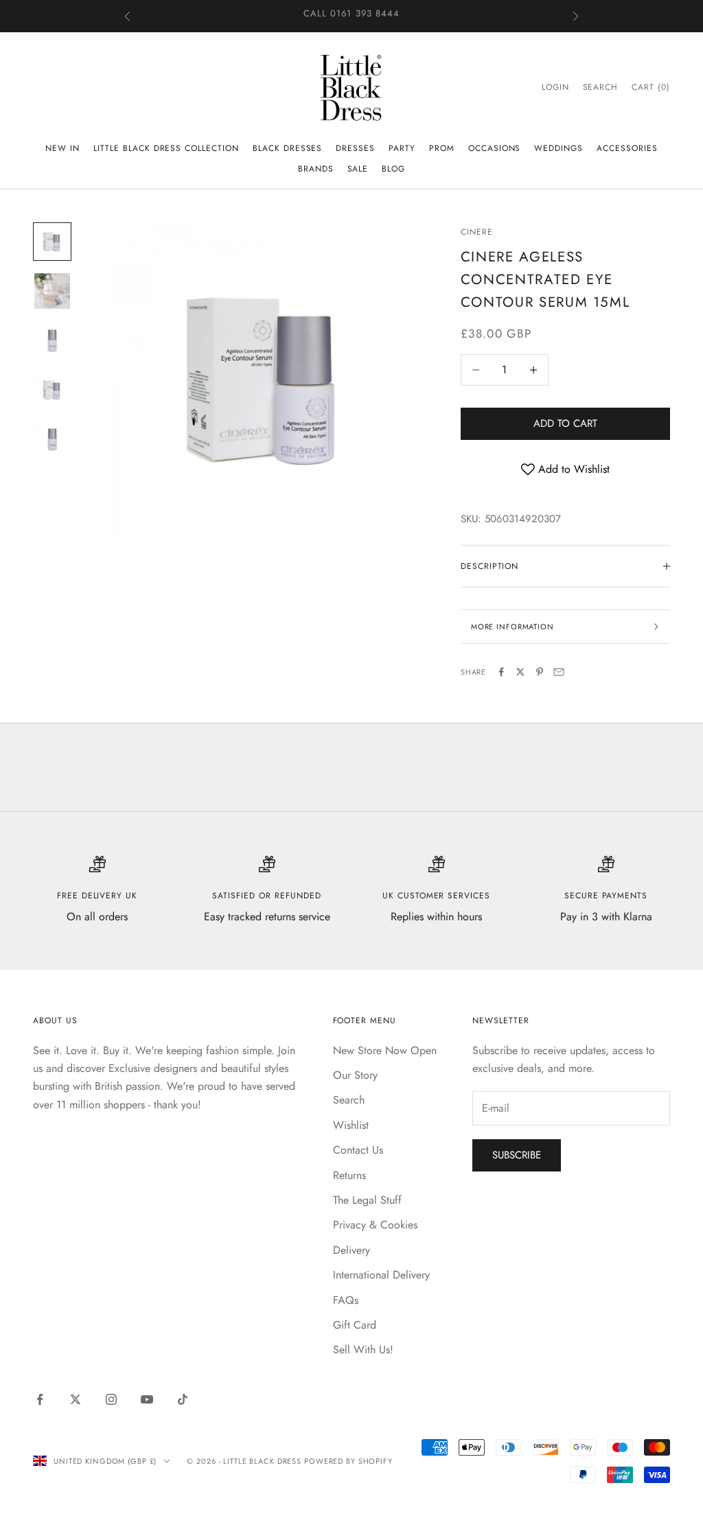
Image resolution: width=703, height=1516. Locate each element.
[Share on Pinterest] (539, 671)
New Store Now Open (385, 1050)
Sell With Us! (363, 1349)
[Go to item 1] (52, 241)
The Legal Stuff (367, 1200)
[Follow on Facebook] (40, 1399)
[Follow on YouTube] (147, 1399)
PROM (441, 148)
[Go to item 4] (52, 390)
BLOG (393, 169)
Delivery (351, 1250)
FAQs (345, 1300)
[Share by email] (558, 671)
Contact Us (358, 1150)
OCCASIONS (494, 148)
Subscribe (516, 1155)
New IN (62, 148)
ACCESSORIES (627, 148)
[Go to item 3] (52, 340)
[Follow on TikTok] (182, 1399)
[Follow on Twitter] (75, 1399)
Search (349, 1100)
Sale (358, 169)
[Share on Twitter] (520, 671)
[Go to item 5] (52, 439)
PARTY (402, 148)
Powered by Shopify (348, 1461)
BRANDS (316, 169)
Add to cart (565, 423)
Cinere (477, 232)
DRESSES (355, 148)
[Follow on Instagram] (111, 1399)
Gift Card (354, 1325)
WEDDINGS (558, 148)
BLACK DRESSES (287, 148)
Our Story (355, 1075)
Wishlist (351, 1125)
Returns (349, 1175)
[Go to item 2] (52, 291)
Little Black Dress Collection (166, 148)
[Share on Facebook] (501, 671)
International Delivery (381, 1275)
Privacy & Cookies (375, 1225)
